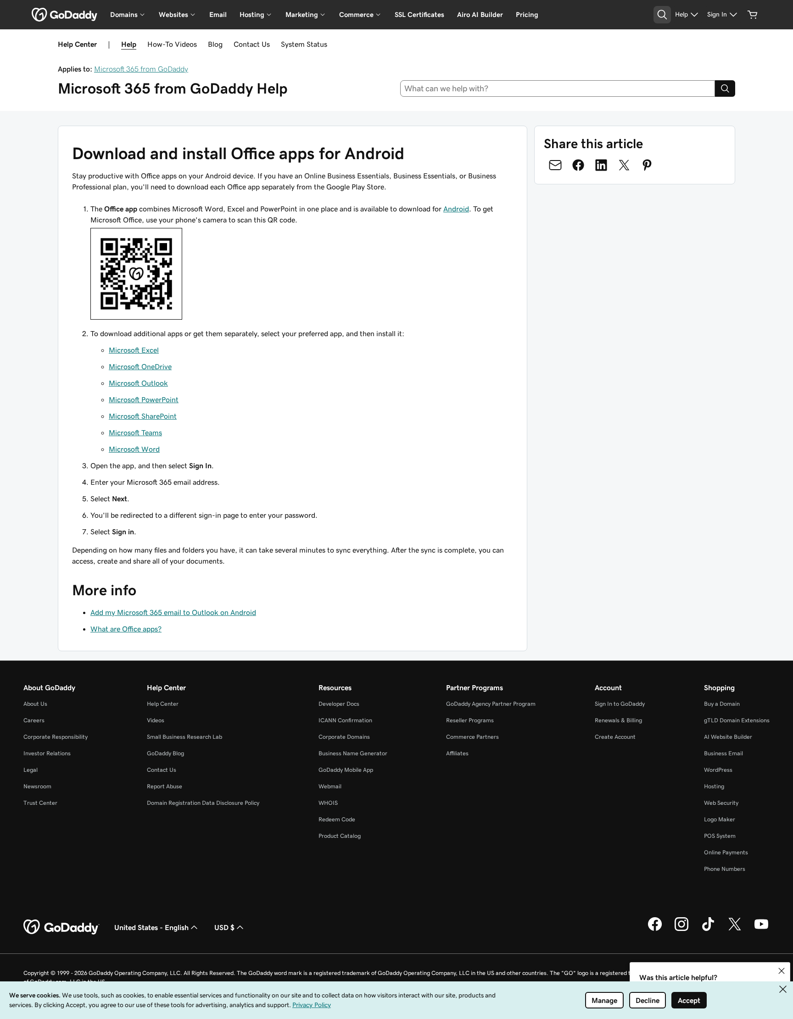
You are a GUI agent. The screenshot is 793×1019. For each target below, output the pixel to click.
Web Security (721, 803)
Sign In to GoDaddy (620, 704)
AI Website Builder (728, 737)
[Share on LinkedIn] (601, 165)
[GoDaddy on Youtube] (761, 929)
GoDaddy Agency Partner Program (491, 704)
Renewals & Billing (618, 720)
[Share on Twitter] (624, 165)
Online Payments (726, 852)
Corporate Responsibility (55, 737)
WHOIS (328, 803)
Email (218, 14)
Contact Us (252, 44)
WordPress (718, 770)
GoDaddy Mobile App (345, 770)
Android (456, 208)
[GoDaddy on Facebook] (655, 929)
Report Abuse (164, 786)
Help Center (163, 704)
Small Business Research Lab (184, 737)
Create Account (615, 737)
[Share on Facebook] (578, 165)
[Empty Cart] (752, 14)
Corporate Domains (344, 737)
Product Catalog (339, 836)
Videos (155, 720)
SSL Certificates (419, 14)
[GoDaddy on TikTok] (708, 929)
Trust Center (40, 803)
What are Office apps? (126, 628)
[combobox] (557, 88)
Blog (215, 44)
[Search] (725, 88)
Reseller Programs (470, 720)
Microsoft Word (134, 449)
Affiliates (457, 753)
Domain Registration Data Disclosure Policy (203, 803)
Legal (30, 770)
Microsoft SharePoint (143, 416)
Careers (34, 720)
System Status (304, 44)
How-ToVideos (172, 44)
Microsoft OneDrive (140, 366)
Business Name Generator (352, 753)
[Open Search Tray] (662, 14)
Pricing (527, 14)
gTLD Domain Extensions (737, 720)
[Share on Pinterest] (647, 165)
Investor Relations (47, 753)
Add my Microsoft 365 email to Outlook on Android (173, 612)
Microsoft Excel (134, 350)
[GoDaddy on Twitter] (734, 929)
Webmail (329, 786)
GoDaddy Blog (165, 753)
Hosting (714, 786)
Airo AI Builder (480, 14)
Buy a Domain (722, 704)
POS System (720, 836)
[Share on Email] (555, 165)
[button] (781, 971)
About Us (35, 704)
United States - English (151, 927)
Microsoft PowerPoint (144, 399)
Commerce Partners (472, 737)
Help (128, 44)
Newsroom (37, 786)
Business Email (723, 753)
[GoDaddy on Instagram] (681, 929)
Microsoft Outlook (138, 383)
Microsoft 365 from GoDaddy (141, 68)
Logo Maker (719, 819)
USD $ (224, 927)
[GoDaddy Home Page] (61, 927)
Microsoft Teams (135, 432)
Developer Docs (338, 704)
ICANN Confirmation (345, 720)
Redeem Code (336, 819)
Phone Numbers (724, 869)
